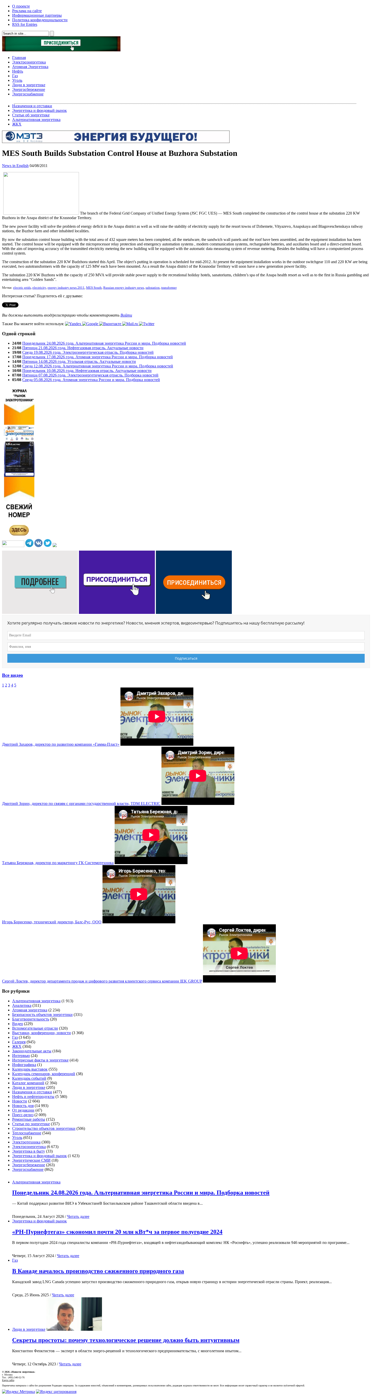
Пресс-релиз (22, 1115)
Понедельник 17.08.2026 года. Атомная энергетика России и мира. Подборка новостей (97, 357)
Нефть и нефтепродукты (33, 1096)
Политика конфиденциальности (40, 20)
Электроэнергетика (29, 62)
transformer (169, 287)
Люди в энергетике (28, 85)
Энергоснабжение (28, 94)
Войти (126, 315)
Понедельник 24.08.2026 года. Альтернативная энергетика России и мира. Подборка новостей (104, 343)
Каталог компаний (28, 1083)
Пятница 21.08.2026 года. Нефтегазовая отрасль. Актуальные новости (82, 348)
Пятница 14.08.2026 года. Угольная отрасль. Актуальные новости (79, 361)
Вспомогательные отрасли (35, 1028)
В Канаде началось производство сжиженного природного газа (98, 1271)
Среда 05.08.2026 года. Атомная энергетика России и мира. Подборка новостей (91, 380)
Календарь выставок (30, 1069)
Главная (19, 57)
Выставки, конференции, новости (41, 1033)
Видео (17, 1024)
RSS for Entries (24, 24)
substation (153, 287)
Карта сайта (8, 1380)
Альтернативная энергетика (36, 119)
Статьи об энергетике (31, 115)
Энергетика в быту (28, 1151)
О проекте (21, 6)
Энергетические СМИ (31, 1160)
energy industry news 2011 (66, 287)
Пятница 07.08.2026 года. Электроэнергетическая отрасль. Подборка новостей (90, 375)
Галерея (19, 1042)
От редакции (23, 1110)
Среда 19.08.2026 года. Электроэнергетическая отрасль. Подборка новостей (88, 352)
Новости (19, 1101)
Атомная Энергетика (30, 67)
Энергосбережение (28, 89)
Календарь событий (29, 1078)
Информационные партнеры (37, 15)
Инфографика (24, 1064)
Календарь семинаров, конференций (43, 1074)
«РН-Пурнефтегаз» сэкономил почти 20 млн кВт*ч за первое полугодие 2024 (117, 1231)
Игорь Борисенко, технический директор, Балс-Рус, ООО (51, 922)
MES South (94, 287)
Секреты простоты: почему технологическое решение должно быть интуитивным (125, 1340)
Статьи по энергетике (31, 1124)
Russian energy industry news (123, 287)
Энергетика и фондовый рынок (39, 110)
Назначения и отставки (32, 106)
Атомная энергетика (29, 1010)
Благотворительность (30, 1019)
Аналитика (21, 1005)
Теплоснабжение (26, 1133)
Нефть (17, 71)
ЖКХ (17, 124)
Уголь (17, 80)
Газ (15, 76)
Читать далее (78, 1216)
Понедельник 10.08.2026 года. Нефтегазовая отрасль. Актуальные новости (87, 370)
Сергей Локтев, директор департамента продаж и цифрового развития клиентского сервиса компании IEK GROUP (102, 981)
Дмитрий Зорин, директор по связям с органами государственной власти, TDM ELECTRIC (81, 803)
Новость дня (23, 1105)
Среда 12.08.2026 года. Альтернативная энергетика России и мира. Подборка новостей (97, 366)
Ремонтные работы (28, 1119)
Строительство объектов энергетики (43, 1128)
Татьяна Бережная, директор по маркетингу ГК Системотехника (58, 863)
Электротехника (26, 1142)
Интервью (21, 1055)
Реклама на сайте (27, 11)
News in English (15, 165)
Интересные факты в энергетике (40, 1060)
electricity (39, 287)
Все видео (12, 675)
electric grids (22, 287)
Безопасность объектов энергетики (42, 1014)
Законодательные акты (31, 1051)
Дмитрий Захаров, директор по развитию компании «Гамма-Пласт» (60, 744)
